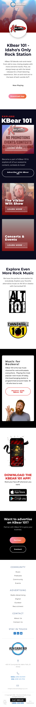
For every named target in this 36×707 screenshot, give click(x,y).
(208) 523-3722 (18, 679)
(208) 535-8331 (18, 677)
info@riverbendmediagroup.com (18, 688)
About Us (18, 618)
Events (18, 583)
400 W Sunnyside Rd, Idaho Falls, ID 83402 (18, 666)
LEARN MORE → (16, 148)
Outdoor (18, 603)
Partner (17, 540)
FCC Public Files (5, 702)
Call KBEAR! (18, 700)
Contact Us (18, 622)
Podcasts (18, 576)
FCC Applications (30, 702)
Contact (18, 549)
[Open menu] (18, 9)
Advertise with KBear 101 (18, 173)
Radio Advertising (18, 595)
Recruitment (18, 606)
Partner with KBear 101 (18, 391)
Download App (17, 96)
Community (18, 579)
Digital (18, 599)
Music (18, 572)
